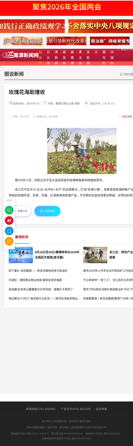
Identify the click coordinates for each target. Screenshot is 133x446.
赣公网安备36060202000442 (67, 433)
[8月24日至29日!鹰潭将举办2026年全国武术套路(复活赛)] (21, 262)
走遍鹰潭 (72, 55)
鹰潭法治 (80, 55)
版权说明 (127, 116)
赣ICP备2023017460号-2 (34, 433)
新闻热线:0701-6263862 (41, 409)
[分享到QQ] (9, 230)
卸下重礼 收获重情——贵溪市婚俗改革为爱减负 (38, 270)
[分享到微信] (9, 210)
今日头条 (48, 55)
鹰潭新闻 (56, 55)
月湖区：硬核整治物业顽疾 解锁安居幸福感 (35, 280)
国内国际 (112, 55)
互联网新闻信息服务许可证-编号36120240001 (67, 438)
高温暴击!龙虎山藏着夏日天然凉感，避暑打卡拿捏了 (41, 289)
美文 (96, 49)
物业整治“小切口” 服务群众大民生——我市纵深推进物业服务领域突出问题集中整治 (45, 298)
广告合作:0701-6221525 (76, 409)
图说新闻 (88, 55)
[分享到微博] (9, 220)
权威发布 (64, 55)
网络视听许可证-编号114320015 (103, 433)
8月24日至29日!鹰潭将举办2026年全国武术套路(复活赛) (57, 255)
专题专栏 (104, 55)
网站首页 (40, 55)
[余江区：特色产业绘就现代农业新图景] (95, 262)
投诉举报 (101, 409)
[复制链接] (9, 241)
